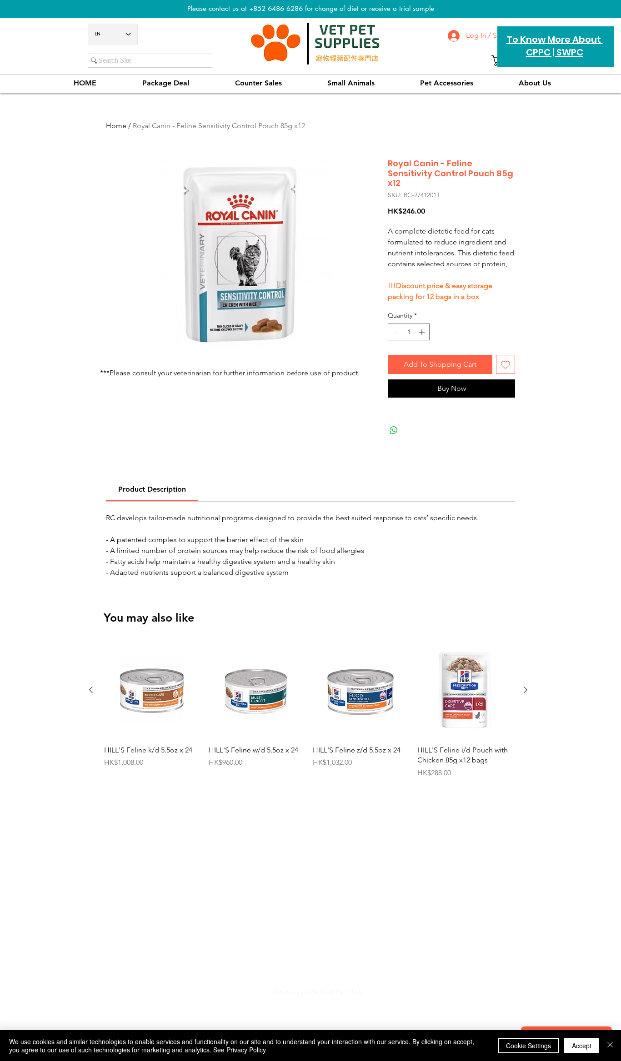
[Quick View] (152, 690)
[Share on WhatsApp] (393, 430)
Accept (581, 1045)
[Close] (610, 1045)
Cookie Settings (528, 1045)
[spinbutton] (409, 332)
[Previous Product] (90, 689)
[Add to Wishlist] (505, 364)
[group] (308, 715)
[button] (446, 83)
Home (116, 125)
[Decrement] (395, 332)
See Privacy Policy (239, 1049)
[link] (152, 489)
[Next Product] (525, 689)
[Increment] (422, 332)
